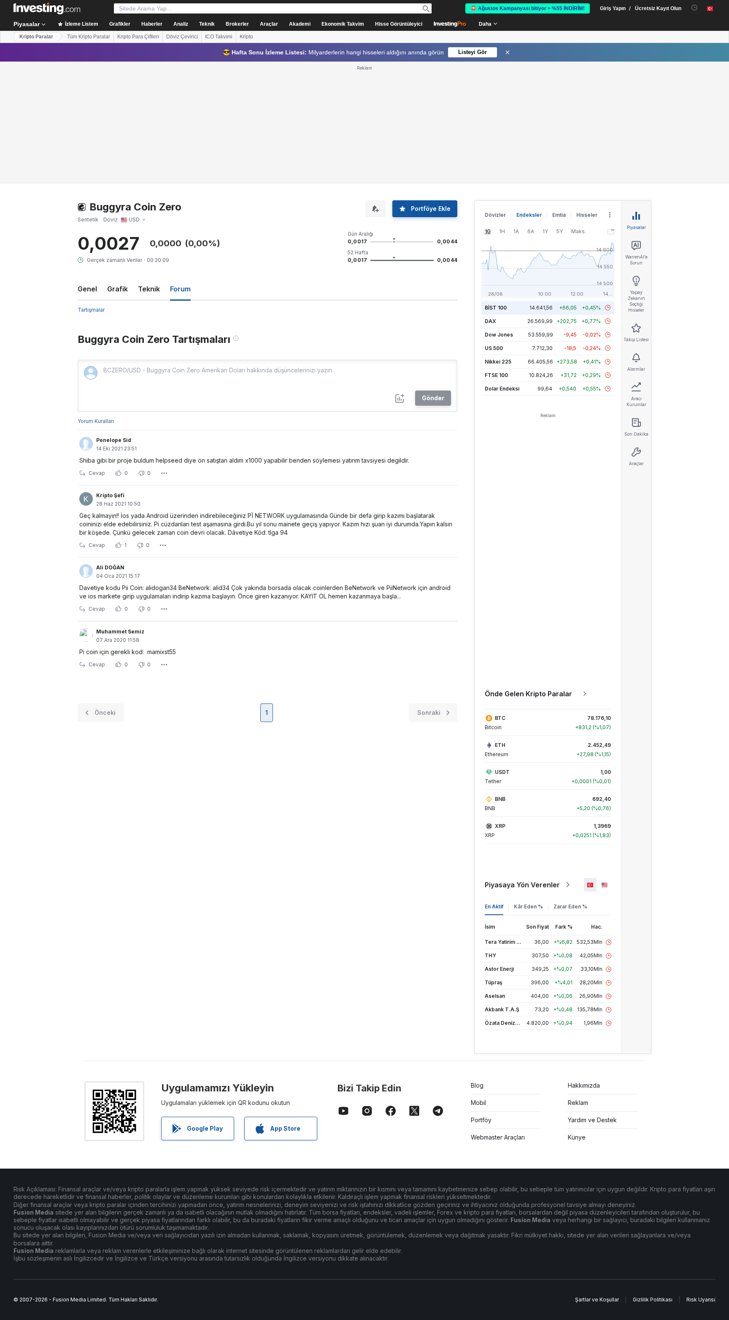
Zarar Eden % (570, 906)
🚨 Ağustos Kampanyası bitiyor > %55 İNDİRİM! (527, 8)
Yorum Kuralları (96, 421)
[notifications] (694, 8)
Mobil (478, 1102)
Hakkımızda (584, 1085)
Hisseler (586, 215)
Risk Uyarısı (700, 1299)
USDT (502, 772)
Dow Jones (499, 334)
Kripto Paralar (36, 37)
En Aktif (494, 906)
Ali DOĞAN (110, 567)
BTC (500, 718)
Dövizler (495, 215)
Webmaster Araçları (498, 1137)
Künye (577, 1137)
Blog (477, 1085)
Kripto (246, 37)
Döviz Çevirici (182, 37)
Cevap (97, 473)
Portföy (481, 1119)
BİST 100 (496, 307)
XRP (500, 826)
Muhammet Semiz (120, 631)
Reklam (578, 1102)
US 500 (494, 348)
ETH (500, 745)
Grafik (117, 289)
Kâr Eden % (528, 906)
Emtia (559, 215)
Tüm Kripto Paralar (88, 37)
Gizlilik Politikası (652, 1299)
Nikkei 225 (498, 361)
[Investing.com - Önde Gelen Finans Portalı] (47, 8)
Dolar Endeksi (502, 388)
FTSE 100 (496, 375)
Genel (87, 289)
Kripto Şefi (110, 495)
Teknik (149, 289)
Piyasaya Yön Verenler (522, 885)
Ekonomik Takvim (342, 24)
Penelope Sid (113, 440)
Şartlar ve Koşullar (597, 1299)
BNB (500, 799)
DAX (490, 321)
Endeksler (529, 215)
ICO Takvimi (218, 37)
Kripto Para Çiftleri (138, 37)
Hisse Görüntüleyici (398, 24)
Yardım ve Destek (592, 1119)
